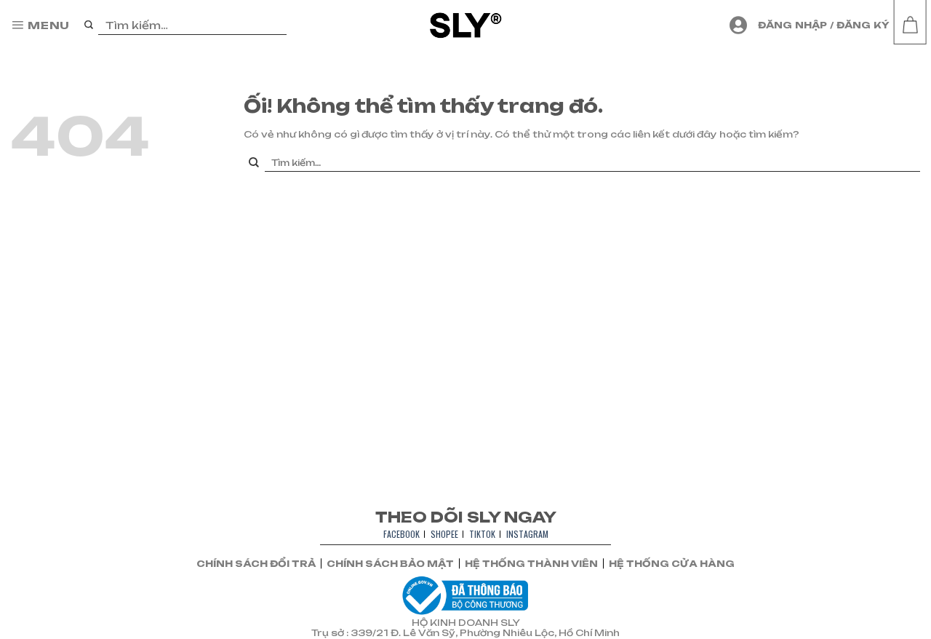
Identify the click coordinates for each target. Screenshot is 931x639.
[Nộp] (89, 25)
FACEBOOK (401, 534)
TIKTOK (482, 534)
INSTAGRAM (527, 534)
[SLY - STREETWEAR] (466, 25)
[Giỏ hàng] (910, 25)
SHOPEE (444, 534)
